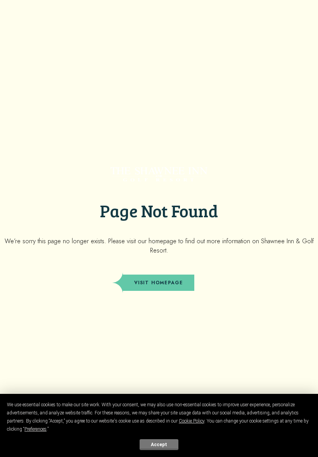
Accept (159, 444)
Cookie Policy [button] (191, 421)
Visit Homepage (158, 282)
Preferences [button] (35, 429)
